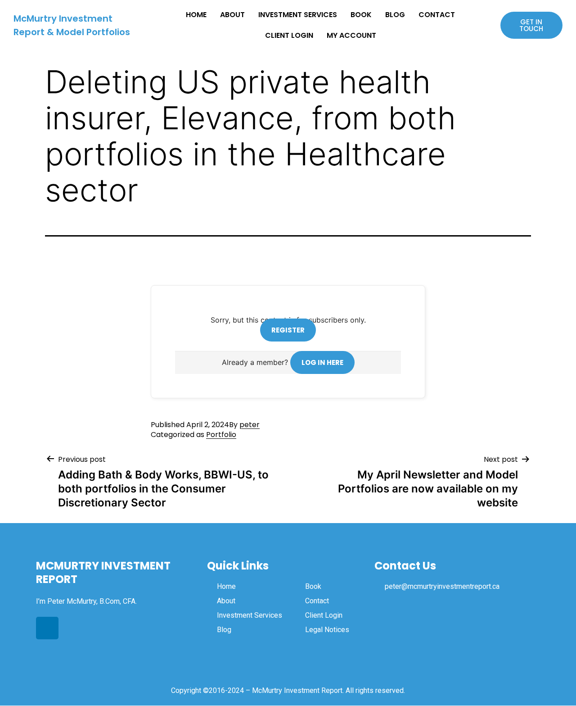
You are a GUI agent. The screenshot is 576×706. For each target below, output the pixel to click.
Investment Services (297, 14)
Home (196, 14)
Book (361, 14)
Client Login (289, 35)
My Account (351, 35)
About (232, 14)
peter (249, 424)
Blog (395, 14)
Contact (436, 14)
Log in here (322, 362)
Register (288, 330)
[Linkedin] (47, 628)
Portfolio (221, 434)
